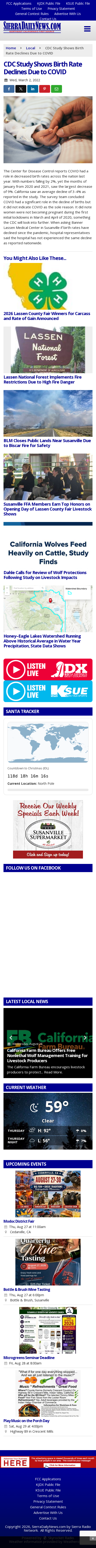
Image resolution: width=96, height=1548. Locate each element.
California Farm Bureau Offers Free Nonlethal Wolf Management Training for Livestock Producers (47, 1055)
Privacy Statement (61, 8)
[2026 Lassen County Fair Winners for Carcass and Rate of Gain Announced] (48, 286)
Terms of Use (31, 8)
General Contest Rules (32, 13)
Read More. (53, 1072)
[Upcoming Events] (48, 1194)
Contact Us (48, 19)
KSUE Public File (78, 3)
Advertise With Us (67, 13)
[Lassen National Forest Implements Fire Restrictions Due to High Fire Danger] (48, 350)
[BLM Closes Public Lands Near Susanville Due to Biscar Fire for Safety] (48, 413)
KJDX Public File (48, 3)
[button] (87, 29)
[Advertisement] (48, 829)
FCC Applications (18, 3)
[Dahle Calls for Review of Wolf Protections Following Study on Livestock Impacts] (48, 545)
